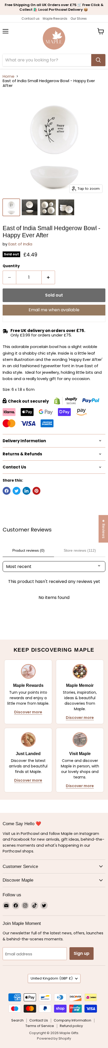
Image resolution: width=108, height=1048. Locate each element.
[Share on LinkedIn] (26, 491)
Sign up (81, 953)
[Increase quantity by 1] (48, 277)
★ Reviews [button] (103, 528)
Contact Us (38, 1020)
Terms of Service (39, 1025)
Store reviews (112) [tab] (80, 550)
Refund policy (71, 1025)
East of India (20, 244)
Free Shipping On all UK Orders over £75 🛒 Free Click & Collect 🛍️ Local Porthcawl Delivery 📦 (54, 7)
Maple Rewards (55, 18)
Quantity (11, 266)
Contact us (30, 18)
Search (17, 1020)
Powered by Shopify (54, 1038)
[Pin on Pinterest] (36, 491)
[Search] (98, 60)
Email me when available (54, 310)
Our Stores (79, 18)
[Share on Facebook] (6, 491)
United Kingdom (52, 978)
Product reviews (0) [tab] (28, 550)
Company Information (72, 1020)
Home (8, 76)
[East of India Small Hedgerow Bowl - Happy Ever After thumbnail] (11, 207)
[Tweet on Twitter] (16, 491)
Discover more (28, 712)
